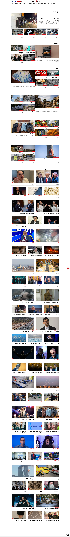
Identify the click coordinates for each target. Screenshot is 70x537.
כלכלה (39, 3)
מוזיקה (34, 3)
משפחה (30, 3)
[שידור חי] (15, 1)
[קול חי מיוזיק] (12, 1)
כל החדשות (54, 3)
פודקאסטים (23, 3)
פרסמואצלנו (19, 1)
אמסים (45, 3)
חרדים (42, 3)
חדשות (48, 3)
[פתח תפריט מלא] (58, 3)
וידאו (36, 3)
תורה (51, 3)
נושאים (20, 3)
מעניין (27, 3)
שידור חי (16, 3)
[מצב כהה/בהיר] (21, 1)
